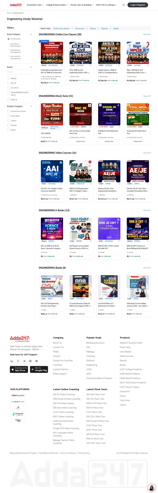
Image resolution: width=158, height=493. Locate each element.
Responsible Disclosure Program (23, 453)
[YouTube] (37, 361)
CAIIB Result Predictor (130, 378)
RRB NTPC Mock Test (96, 403)
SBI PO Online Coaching (64, 394)
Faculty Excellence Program (99, 378)
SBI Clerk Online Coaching (65, 407)
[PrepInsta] (18, 414)
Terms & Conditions (68, 453)
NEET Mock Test (94, 430)
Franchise (57, 365)
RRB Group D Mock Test (97, 421)
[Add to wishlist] (62, 65)
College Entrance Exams (56, 5)
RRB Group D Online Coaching (66, 399)
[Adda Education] (18, 395)
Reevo (123, 396)
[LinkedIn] (12, 361)
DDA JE (14, 100)
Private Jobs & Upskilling (81, 5)
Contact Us (58, 347)
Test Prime (125, 400)
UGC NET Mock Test (96, 443)
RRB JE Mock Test (94, 438)
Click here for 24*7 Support (23, 354)
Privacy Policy (84, 453)
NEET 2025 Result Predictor (133, 382)
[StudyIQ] (18, 408)
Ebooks (14, 125)
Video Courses (126, 356)
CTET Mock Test (94, 412)
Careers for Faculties (63, 360)
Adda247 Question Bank (131, 343)
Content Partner (60, 369)
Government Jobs (34, 5)
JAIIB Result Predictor (130, 374)
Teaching (90, 356)
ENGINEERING (15, 39)
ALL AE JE (15, 88)
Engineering (91, 365)
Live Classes (125, 351)
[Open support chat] (151, 487)
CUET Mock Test (94, 425)
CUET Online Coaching (63, 412)
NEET (89, 374)
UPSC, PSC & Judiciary (105, 5)
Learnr (123, 404)
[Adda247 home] (16, 5)
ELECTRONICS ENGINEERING (15, 57)
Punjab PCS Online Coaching (66, 428)
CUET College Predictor (131, 369)
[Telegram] (24, 361)
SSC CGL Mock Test (95, 416)
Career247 (125, 391)
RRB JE (13, 78)
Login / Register (137, 5)
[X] (18, 361)
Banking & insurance (95, 343)
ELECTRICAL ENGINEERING (15, 45)
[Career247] (18, 420)
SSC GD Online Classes (63, 403)
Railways (90, 351)
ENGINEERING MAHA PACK (19, 93)
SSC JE (13, 83)
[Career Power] (18, 401)
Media (56, 351)
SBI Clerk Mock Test (95, 394)
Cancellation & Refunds (48, 453)
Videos (13, 121)
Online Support (60, 374)
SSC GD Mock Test (95, 399)
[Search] (124, 5)
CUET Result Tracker (129, 387)
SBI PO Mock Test (94, 407)
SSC (88, 347)
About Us (57, 343)
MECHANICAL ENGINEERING (15, 51)
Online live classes (18, 111)
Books (13, 130)
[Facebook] (30, 361)
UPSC (89, 369)
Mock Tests (15, 116)
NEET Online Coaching (63, 416)
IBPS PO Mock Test (95, 434)
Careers (56, 356)
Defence (90, 360)
